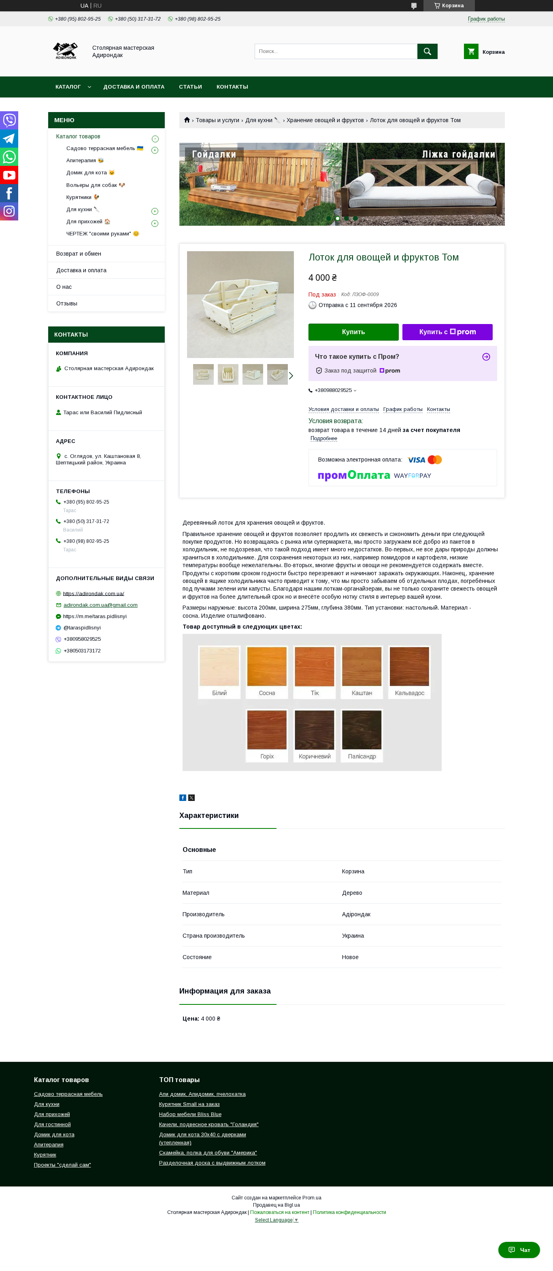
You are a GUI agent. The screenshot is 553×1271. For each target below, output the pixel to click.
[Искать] (427, 51)
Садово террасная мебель (68, 1094)
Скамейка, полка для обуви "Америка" (208, 1153)
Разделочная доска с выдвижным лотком (212, 1163)
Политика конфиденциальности (349, 1212)
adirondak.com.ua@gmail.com (101, 605)
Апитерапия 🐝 (85, 160)
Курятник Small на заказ (189, 1104)
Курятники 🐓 (83, 197)
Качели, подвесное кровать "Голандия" (209, 1124)
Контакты (232, 87)
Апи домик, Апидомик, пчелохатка (202, 1094)
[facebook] (182, 799)
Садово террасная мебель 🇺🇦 (104, 148)
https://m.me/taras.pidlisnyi (95, 616)
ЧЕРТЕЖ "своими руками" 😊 (102, 234)
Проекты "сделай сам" (62, 1165)
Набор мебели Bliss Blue (190, 1114)
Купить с (433, 331)
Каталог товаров (78, 136)
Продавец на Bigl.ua (276, 1205)
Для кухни (47, 1104)
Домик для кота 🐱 (90, 172)
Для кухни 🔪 (263, 120)
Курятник (45, 1155)
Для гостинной (52, 1124)
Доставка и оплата (133, 87)
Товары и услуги (217, 120)
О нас (64, 287)
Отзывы (66, 303)
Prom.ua (311, 1198)
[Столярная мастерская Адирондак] (65, 66)
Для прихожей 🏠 (88, 221)
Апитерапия (49, 1145)
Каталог (68, 87)
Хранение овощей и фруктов (325, 120)
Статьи (190, 87)
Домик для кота (54, 1134)
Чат (525, 1250)
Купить (353, 331)
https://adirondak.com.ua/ (93, 593)
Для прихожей (52, 1114)
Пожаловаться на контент (279, 1212)
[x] (191, 799)
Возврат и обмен (78, 253)
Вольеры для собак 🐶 (95, 185)
